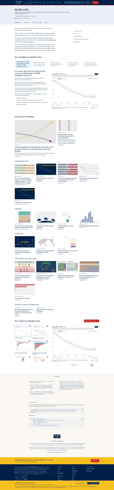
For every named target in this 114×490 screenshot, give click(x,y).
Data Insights (60, 473)
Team (73, 475)
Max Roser (33, 16)
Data (44, 2)
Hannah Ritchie (19, 16)
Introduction (18, 22)
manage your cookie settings (59, 487)
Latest (47, 2)
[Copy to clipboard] (81, 410)
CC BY (64, 108)
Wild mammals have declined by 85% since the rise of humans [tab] (56, 64)
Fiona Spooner (26, 16)
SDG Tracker (60, 480)
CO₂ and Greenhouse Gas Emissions (81, 39)
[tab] (54, 79)
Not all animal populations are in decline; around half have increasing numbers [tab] (39, 64)
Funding (73, 473)
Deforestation (76, 41)
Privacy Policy (50, 487)
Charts (46, 22)
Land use (75, 33)
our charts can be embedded (56, 452)
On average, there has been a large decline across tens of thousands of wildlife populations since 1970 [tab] (23, 64)
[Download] (92, 108)
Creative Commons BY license (78, 443)
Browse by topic (38, 2)
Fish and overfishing (78, 36)
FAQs (35, 473)
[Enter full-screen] (97, 108)
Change (93, 78)
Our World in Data (18, 2)
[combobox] (74, 2)
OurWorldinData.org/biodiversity (57, 108)
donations (32, 484)
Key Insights (26, 22)
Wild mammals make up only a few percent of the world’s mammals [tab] (73, 64)
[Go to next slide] (92, 365)
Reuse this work (27, 18)
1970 (56, 105)
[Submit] (82, 2)
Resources (52, 2)
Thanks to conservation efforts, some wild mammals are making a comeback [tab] (91, 64)
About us (74, 468)
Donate (95, 2)
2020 (96, 105)
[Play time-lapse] (53, 105)
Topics (59, 468)
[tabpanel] (57, 91)
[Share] (94, 108)
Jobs (73, 477)
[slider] (59, 105)
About (58, 2)
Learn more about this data (83, 107)
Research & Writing (37, 22)
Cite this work (18, 18)
